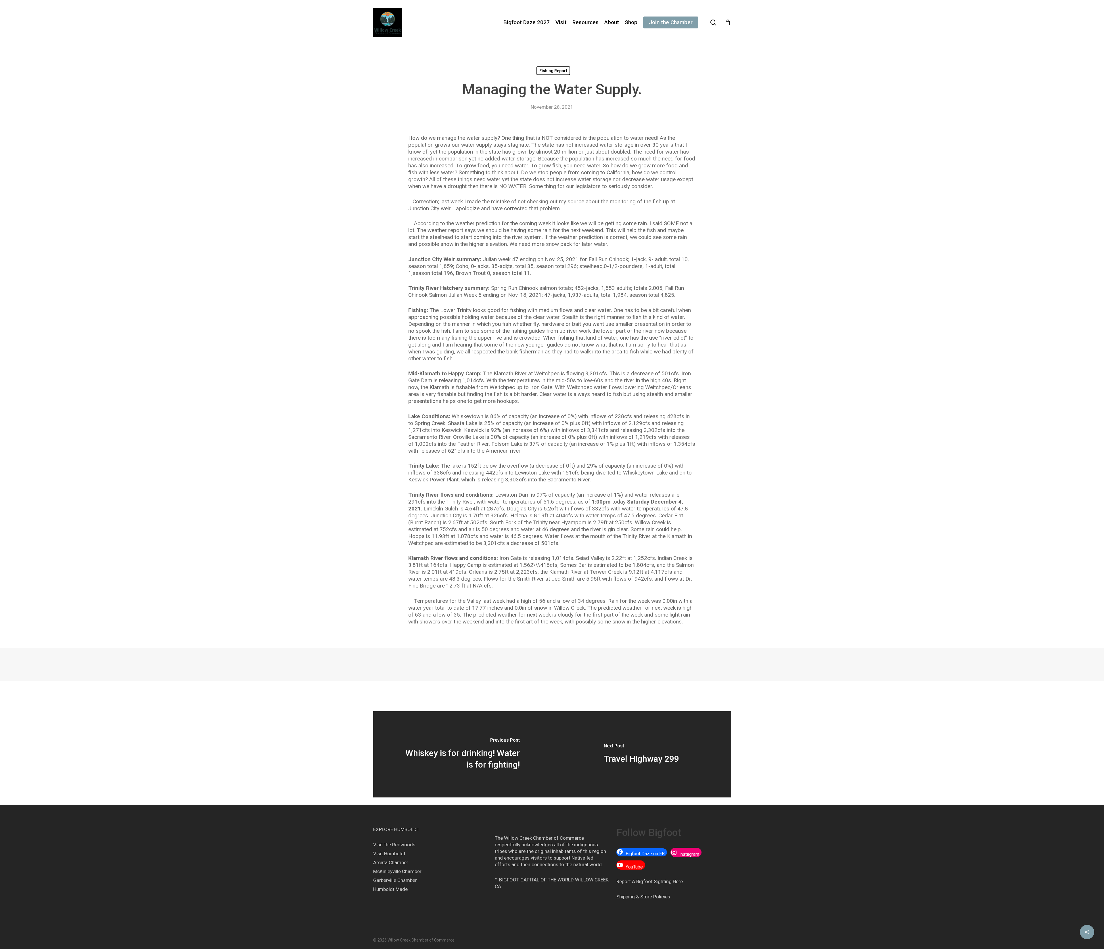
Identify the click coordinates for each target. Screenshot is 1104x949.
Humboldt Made (390, 889)
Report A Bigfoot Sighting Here (649, 881)
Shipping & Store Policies (643, 897)
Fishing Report (553, 70)
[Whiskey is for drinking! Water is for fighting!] (462, 754)
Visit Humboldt (389, 853)
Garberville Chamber (395, 880)
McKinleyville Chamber (397, 871)
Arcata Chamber (390, 862)
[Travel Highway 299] (641, 754)
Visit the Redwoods (394, 844)
